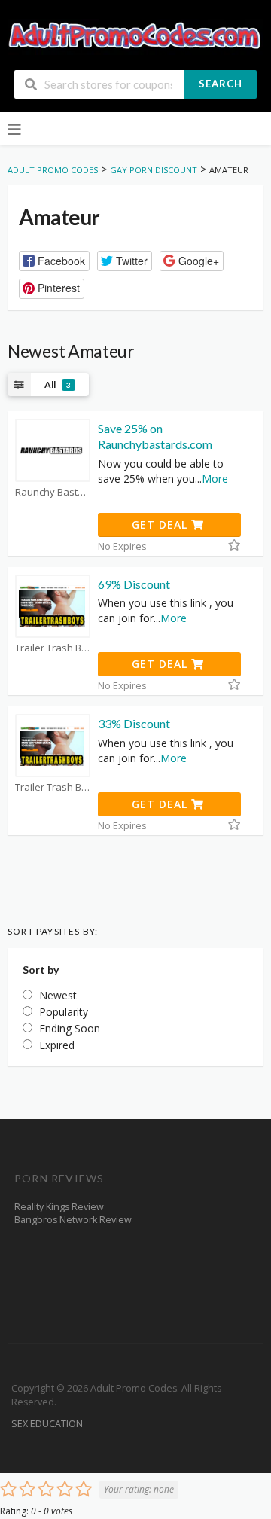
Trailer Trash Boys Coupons (52, 648)
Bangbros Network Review (73, 1219)
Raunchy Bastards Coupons (52, 492)
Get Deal (161, 524)
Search (220, 84)
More (215, 478)
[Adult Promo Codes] (135, 36)
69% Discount (134, 584)
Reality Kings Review (59, 1206)
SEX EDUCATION (47, 1423)
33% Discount (134, 723)
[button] (54, 261)
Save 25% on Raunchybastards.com (155, 436)
